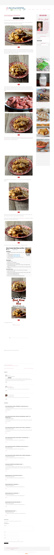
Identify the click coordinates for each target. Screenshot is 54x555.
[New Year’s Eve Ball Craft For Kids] (43, 95)
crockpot (13, 365)
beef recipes (8, 365)
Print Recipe (22, 18)
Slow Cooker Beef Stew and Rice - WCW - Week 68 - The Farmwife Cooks (16, 437)
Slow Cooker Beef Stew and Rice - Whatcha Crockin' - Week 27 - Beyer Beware (17, 427)
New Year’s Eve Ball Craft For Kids (43, 102)
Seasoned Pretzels (43, 152)
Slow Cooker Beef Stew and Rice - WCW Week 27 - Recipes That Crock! (16, 406)
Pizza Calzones (43, 137)
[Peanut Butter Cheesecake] (43, 115)
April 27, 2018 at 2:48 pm (11, 387)
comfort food (10, 365)
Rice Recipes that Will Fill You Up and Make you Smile (13, 464)
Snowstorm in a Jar (43, 87)
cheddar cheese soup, (22, 137)
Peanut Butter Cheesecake (43, 122)
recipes (14, 365)
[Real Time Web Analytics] (27, 554)
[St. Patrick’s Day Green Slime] (43, 64)
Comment (5, 525)
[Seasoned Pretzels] (43, 145)
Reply (6, 390)
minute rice (22, 218)
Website (5, 537)
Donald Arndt (9, 386)
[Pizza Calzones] (43, 130)
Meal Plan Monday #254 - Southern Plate (11, 493)
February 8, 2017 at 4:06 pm (11, 376)
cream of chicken (6, 138)
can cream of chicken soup (16, 256)
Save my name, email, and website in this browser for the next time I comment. (13, 541)
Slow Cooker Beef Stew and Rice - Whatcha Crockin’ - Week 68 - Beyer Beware (17, 455)
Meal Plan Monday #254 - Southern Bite (11, 484)
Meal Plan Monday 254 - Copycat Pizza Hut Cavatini (13, 475)
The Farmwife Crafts (15, 9)
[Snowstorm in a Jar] (43, 79)
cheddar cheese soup (17, 254)
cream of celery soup (17, 255)
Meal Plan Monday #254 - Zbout (10, 510)
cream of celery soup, (28, 137)
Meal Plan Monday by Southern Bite (18, 20)
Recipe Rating (5, 522)
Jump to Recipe (16, 18)
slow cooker (17, 365)
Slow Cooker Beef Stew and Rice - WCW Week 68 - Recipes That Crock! (16, 446)
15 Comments (14, 16)
